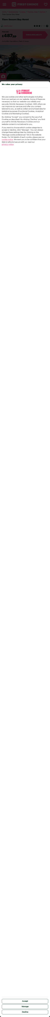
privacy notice (7, 144)
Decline (25, 1012)
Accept (25, 1001)
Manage (25, 1007)
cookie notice (7, 140)
